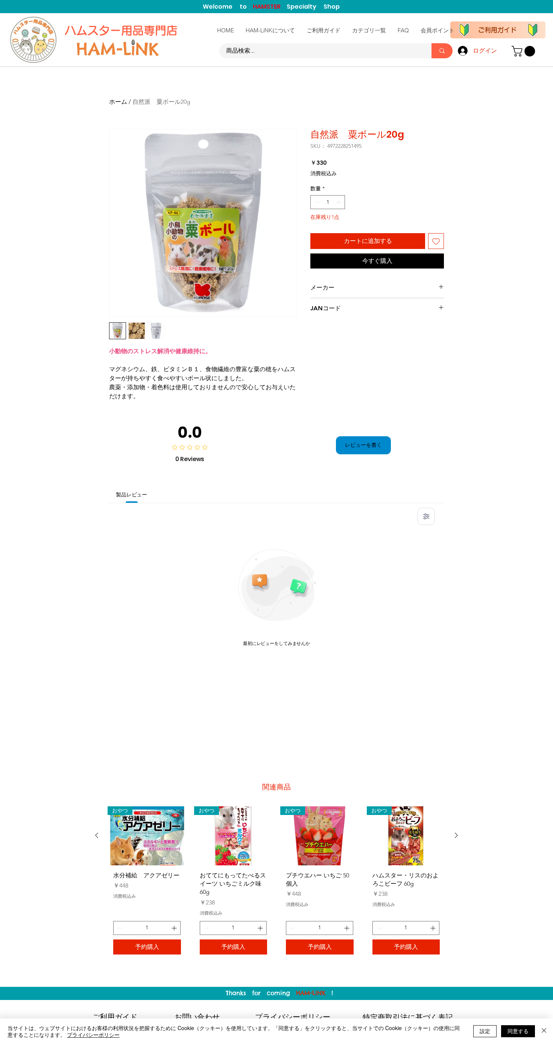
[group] (276, 883)
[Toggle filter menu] (426, 516)
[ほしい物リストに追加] (436, 241)
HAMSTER (270, 6)
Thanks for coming (261, 993)
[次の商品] (456, 835)
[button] (525, 51)
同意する (518, 1031)
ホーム (118, 101)
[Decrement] (316, 202)
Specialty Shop (313, 6)
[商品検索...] (442, 50)
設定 (485, 1031)
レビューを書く (363, 445)
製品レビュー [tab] (131, 494)
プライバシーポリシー (93, 1034)
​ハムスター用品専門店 (123, 30)
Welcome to (228, 6)
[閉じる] (543, 1031)
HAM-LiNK (310, 993)
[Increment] (339, 202)
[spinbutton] (327, 202)
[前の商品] (96, 835)
